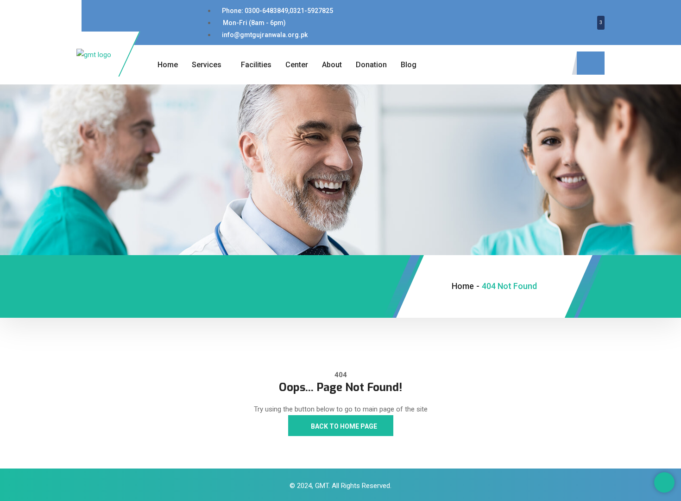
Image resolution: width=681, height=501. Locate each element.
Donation (371, 64)
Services (206, 64)
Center (296, 64)
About (332, 64)
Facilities (256, 64)
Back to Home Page (343, 426)
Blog (408, 64)
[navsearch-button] (591, 63)
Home (168, 64)
